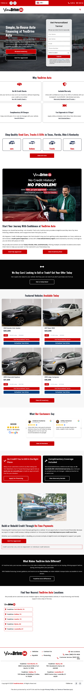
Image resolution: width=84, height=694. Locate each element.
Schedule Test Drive (21, 343)
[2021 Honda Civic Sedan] (21, 322)
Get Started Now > (64, 118)
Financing (47, 655)
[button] (81, 428)
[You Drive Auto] (13, 10)
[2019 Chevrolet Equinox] (21, 371)
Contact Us (48, 652)
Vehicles (35, 652)
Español (35, 655)
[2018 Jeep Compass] (62, 371)
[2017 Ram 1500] (62, 322)
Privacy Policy (61, 59)
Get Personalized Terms (21, 339)
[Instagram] (15, 3)
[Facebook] (11, 3)
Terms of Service (63, 689)
